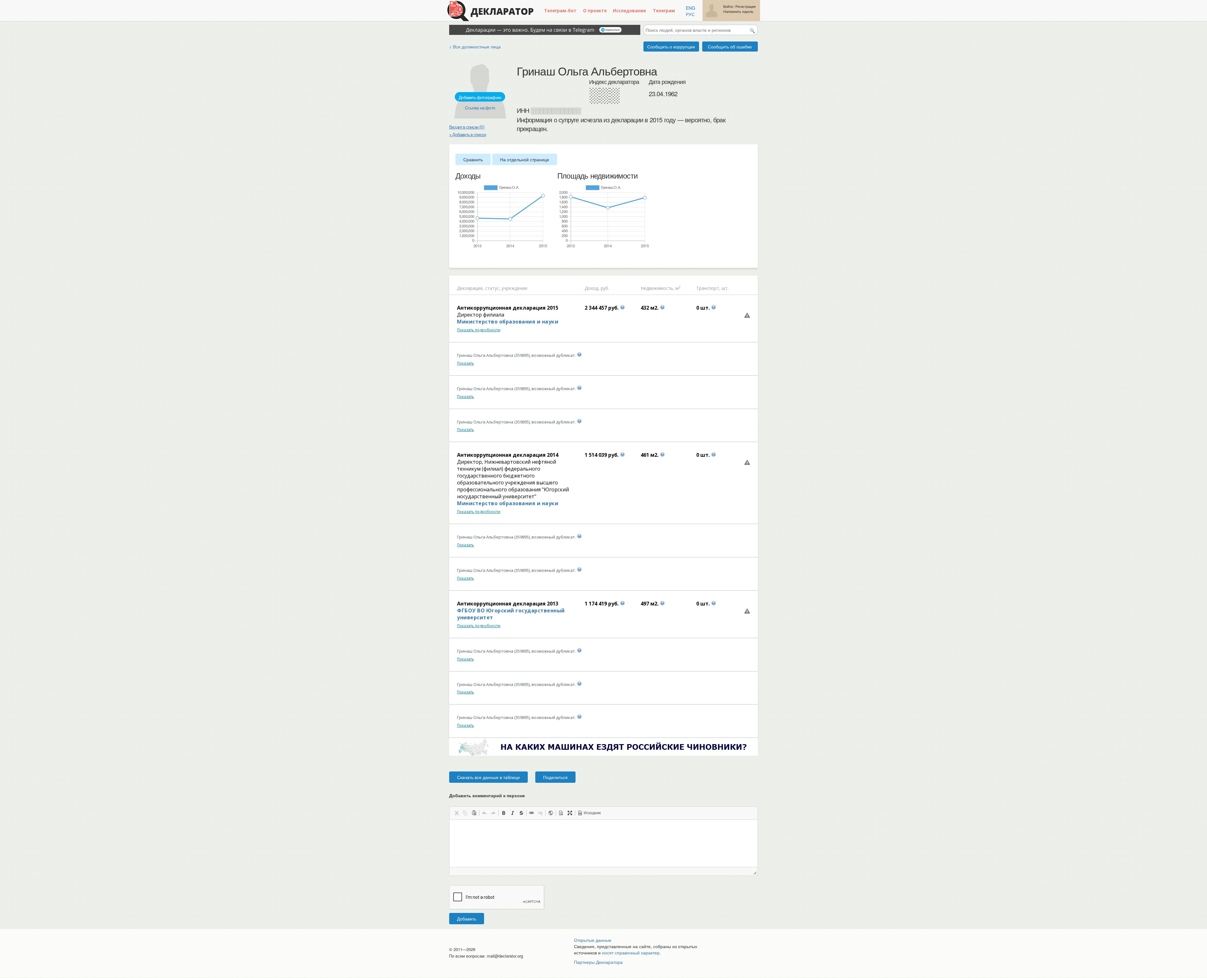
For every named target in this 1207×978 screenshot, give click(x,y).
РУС (690, 14)
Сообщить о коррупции (671, 46)
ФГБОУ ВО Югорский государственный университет (511, 614)
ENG (690, 8)
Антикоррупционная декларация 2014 (507, 454)
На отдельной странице (524, 159)
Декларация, (470, 288)
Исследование (629, 11)
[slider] (458, 259)
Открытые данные (592, 940)
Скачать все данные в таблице (488, 777)
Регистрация (746, 6)
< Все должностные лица (475, 46)
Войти (728, 6)
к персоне (514, 795)
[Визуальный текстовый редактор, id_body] (603, 843)
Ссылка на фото (480, 107)
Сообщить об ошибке (730, 46)
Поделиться (555, 777)
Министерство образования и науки (507, 321)
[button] (456, 813)
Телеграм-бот (560, 11)
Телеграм (664, 11)
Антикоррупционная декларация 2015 (507, 307)
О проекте (595, 11)
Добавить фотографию (480, 97)
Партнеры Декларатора (598, 962)
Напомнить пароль (738, 11)
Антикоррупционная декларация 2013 (507, 603)
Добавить (466, 918)
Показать (465, 363)
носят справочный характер (630, 952)
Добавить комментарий (487, 795)
